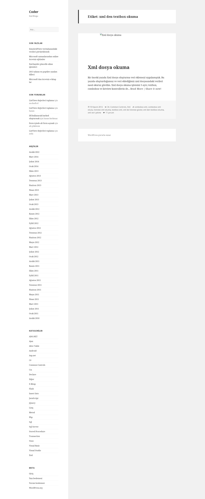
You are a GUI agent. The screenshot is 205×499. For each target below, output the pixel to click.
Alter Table (34, 346)
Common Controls (37, 365)
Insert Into (34, 393)
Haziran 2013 (35, 185)
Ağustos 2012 (35, 228)
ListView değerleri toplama (41, 100)
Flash (31, 388)
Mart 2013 (33, 194)
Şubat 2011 (34, 308)
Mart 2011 (33, 304)
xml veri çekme (94, 112)
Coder (33, 11)
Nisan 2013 (34, 190)
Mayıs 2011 (34, 294)
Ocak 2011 (33, 313)
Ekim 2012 (33, 218)
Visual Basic (34, 445)
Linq (31, 407)
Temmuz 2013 (35, 180)
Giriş (31, 473)
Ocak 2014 (33, 166)
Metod (32, 412)
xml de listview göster (132, 109)
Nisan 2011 (34, 299)
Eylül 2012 (33, 223)
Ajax (31, 341)
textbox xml (117, 109)
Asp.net (32, 355)
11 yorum (109, 112)
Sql (30, 422)
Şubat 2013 (34, 199)
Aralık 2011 (34, 261)
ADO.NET (33, 336)
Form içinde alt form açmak (41, 123)
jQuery (32, 403)
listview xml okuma (102, 109)
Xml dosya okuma (108, 67)
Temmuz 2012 (35, 232)
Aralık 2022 (34, 152)
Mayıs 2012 (34, 242)
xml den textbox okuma (153, 109)
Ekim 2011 (33, 270)
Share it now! (153, 88)
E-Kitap (32, 384)
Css (30, 369)
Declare (32, 374)
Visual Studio (35, 450)
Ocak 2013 (33, 204)
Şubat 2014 (34, 161)
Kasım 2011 (34, 266)
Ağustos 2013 (35, 175)
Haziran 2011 (35, 289)
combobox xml (141, 107)
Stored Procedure (37, 431)
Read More (136, 88)
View (31, 441)
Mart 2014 (33, 156)
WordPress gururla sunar (99, 135)
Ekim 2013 (33, 171)
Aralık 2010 (34, 318)
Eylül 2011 (33, 275)
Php (31, 417)
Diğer (31, 379)
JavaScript (33, 398)
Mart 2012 (33, 247)
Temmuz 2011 (35, 285)
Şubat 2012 (34, 251)
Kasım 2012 (34, 213)
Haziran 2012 (35, 237)
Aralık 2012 (34, 209)
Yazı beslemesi (35, 478)
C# (30, 360)
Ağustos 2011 (35, 280)
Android (33, 350)
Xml (31, 455)
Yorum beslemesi (37, 483)
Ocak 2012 (33, 256)
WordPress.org (36, 488)
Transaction (34, 436)
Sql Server (34, 426)
